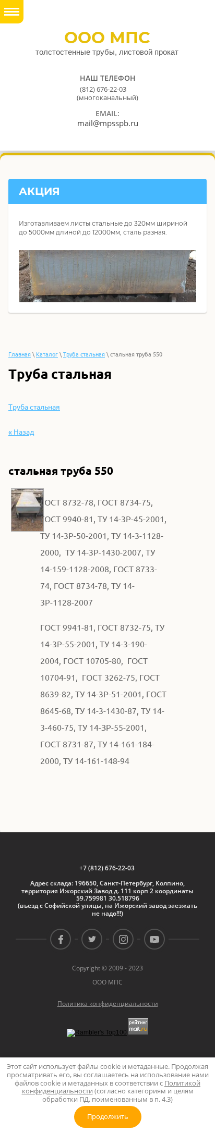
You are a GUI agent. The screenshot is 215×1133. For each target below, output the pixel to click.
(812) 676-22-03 (103, 89)
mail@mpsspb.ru (107, 123)
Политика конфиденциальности (107, 1003)
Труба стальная (84, 354)
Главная (19, 354)
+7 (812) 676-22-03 (107, 868)
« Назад (21, 432)
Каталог (47, 354)
